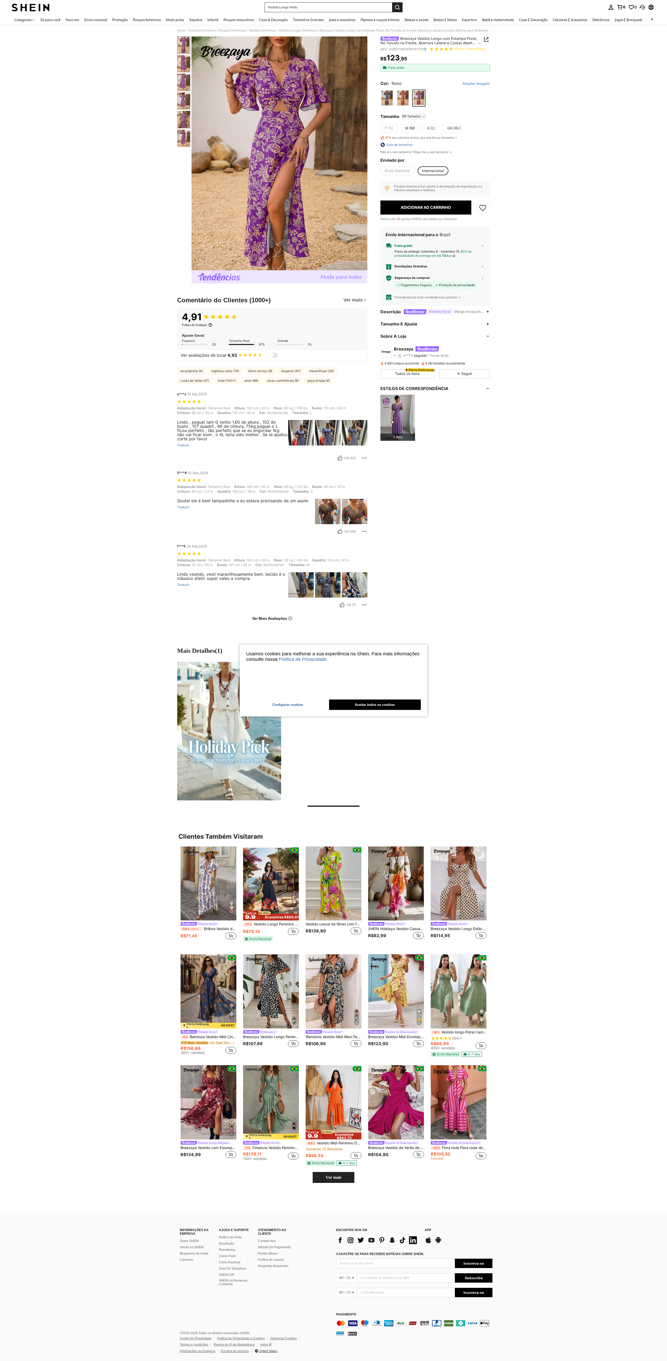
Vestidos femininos (262, 30)
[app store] (428, 1242)
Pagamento (346, 1314)
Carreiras (186, 1260)
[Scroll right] (652, 20)
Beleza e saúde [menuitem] (416, 20)
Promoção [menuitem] (120, 20)
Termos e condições (194, 1344)
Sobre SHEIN (189, 1241)
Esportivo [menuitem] (469, 20)
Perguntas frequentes (273, 1266)
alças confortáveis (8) (283, 380)
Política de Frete (230, 1237)
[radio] (387, 98)
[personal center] (611, 7)
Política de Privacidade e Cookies (241, 1338)
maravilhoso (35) (321, 371)
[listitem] (397, 418)
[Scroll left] (645, 20)
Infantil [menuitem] (212, 20)
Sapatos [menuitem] (195, 20)
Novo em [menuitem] (72, 20)
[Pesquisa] (397, 7)
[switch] (273, 355)
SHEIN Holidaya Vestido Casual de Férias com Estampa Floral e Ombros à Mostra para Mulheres (396, 929)
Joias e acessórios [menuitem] (342, 20)
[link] (621, 7)
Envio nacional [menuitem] (95, 20)
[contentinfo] (414, 1323)
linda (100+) (227, 380)
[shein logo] (31, 7)
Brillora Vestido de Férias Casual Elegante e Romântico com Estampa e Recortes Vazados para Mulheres (208, 929)
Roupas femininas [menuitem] (147, 20)
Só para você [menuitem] (50, 20)
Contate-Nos (267, 1241)
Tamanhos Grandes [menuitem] (308, 20)
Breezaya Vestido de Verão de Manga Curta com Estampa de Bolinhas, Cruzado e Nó (396, 1148)
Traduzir (183, 445)
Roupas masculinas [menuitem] (239, 20)
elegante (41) (290, 371)
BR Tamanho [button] (411, 116)
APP (428, 1230)
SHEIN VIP (226, 1275)
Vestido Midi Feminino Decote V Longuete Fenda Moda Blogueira (334, 1143)
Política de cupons (271, 1260)
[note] (271, 915)
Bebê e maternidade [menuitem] (498, 20)
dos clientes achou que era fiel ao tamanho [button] (419, 138)
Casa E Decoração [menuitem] (533, 20)
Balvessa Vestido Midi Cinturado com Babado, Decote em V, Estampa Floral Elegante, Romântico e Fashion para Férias (209, 1037)
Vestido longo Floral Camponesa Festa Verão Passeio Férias (459, 1032)
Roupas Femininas (232, 30)
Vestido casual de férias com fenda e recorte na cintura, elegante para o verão (333, 924)
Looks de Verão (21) (194, 380)
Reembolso (227, 1250)
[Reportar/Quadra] (364, 458)
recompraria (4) (191, 371)
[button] (642, 7)
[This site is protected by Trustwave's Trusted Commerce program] (340, 1333)
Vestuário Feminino (202, 30)
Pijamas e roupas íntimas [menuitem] (380, 20)
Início (181, 30)
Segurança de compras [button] (412, 278)
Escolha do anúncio (235, 1351)
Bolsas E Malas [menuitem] (445, 20)
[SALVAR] (483, 207)
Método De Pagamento (274, 1247)
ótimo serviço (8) (260, 371)
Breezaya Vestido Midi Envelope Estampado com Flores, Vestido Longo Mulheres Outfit (396, 1037)
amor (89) (251, 380)
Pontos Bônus (268, 1253)
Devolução (226, 1243)
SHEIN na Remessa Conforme (233, 1282)
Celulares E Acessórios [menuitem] (570, 20)
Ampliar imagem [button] (476, 83)
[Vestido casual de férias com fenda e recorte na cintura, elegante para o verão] (333, 883)
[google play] (438, 1242)
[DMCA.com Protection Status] (352, 1333)
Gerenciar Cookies (283, 1338)
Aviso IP (266, 1344)
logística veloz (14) (225, 371)
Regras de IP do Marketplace (234, 1344)
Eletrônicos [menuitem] (600, 20)
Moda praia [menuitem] (175, 20)
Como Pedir (227, 1256)
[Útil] (340, 458)
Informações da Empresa (197, 1351)
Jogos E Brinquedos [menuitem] (630, 20)
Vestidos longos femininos (297, 30)
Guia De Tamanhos (232, 1268)
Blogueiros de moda (194, 1253)
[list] (377, 1240)
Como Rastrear (229, 1262)
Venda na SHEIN (192, 1247)
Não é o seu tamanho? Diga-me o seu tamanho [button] (414, 152)
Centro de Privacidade (196, 1338)
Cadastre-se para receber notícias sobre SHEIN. (380, 1254)
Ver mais (333, 1177)
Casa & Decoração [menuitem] (273, 20)
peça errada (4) (318, 380)
